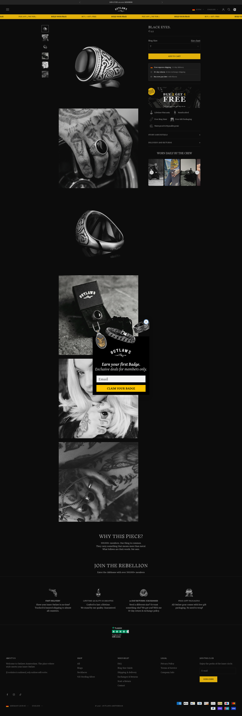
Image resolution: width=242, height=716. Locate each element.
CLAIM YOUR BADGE (121, 388)
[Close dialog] (146, 322)
